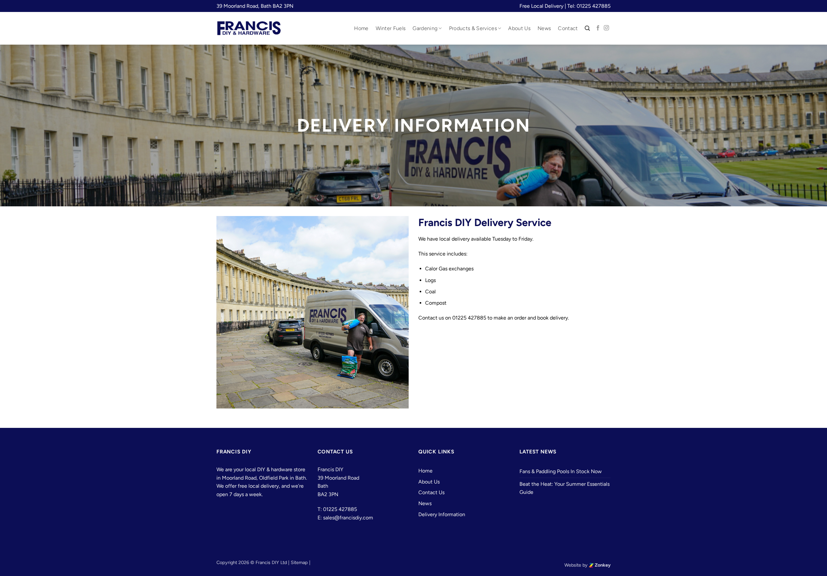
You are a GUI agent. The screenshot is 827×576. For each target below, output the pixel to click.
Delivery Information (441, 514)
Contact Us (431, 492)
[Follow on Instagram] (606, 28)
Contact (568, 28)
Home (361, 28)
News (544, 28)
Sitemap (299, 562)
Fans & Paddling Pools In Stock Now (560, 471)
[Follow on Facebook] (598, 28)
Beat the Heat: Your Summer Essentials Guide (564, 488)
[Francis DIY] (248, 28)
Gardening (425, 28)
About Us (519, 28)
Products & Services (473, 28)
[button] (587, 28)
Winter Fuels (391, 28)
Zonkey (602, 565)
